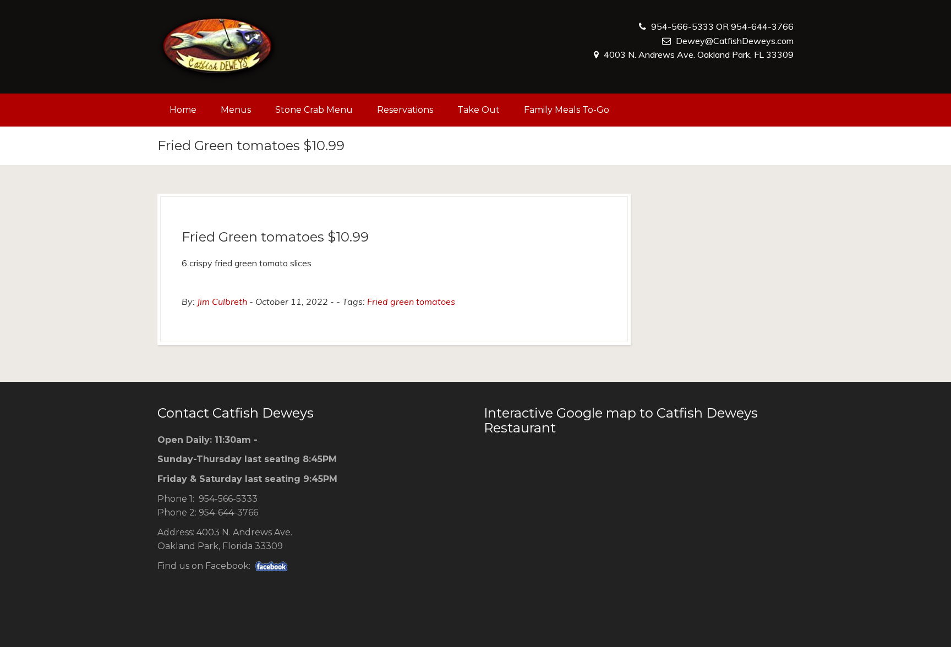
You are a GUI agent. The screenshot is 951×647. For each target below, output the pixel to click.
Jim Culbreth (222, 301)
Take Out (478, 110)
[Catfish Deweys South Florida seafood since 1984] (217, 46)
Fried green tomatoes (411, 301)
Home (183, 110)
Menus (236, 110)
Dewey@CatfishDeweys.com (735, 40)
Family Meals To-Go (566, 110)
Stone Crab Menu (314, 110)
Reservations (405, 110)
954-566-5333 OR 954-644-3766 (722, 26)
